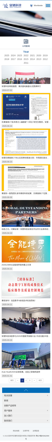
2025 (6, 55)
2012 (45, 59)
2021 (32, 55)
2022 (26, 55)
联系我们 (8, 421)
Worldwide (38, 5)
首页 (12, 380)
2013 (38, 59)
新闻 (6, 400)
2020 (38, 55)
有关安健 (8, 395)
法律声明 (26, 431)
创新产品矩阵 (10, 405)
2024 (13, 55)
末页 (40, 380)
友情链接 (36, 431)
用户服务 (8, 410)
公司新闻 (26, 46)
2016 (19, 59)
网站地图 (16, 431)
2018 (6, 59)
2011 (26, 63)
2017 (13, 59)
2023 (19, 55)
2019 (45, 55)
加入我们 (8, 415)
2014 (32, 59)
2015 (26, 59)
